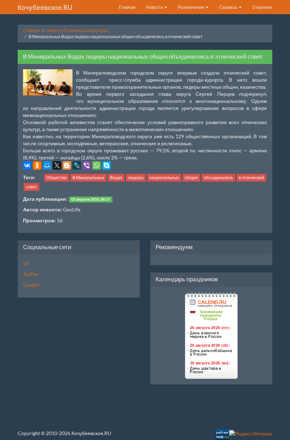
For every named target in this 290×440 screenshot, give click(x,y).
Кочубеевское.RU (45, 7)
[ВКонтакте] (27, 165)
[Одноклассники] (37, 165)
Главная (127, 7)
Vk (26, 263)
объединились (218, 177)
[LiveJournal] (76, 165)
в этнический (251, 177)
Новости (155, 7)
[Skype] (106, 165)
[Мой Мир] (47, 165)
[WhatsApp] (96, 165)
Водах (116, 177)
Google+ (32, 285)
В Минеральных (88, 177)
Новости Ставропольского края (77, 30)
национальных (164, 177)
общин (191, 177)
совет (31, 186)
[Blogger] (67, 165)
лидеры (136, 177)
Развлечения (191, 7)
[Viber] (86, 165)
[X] (57, 165)
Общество (56, 177)
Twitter (31, 274)
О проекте (262, 7)
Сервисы (228, 7)
